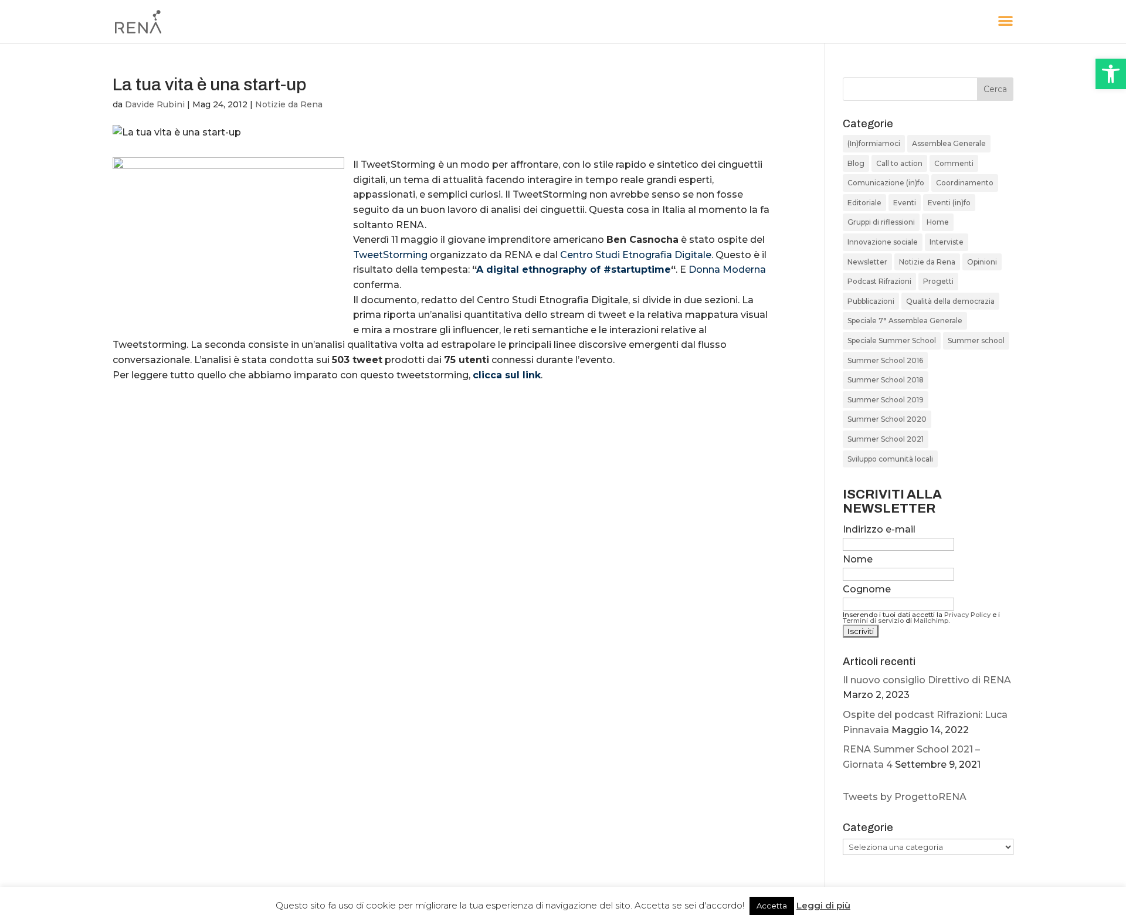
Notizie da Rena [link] (289, 104)
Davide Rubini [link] (155, 104)
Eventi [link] (904, 202)
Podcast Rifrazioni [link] (879, 281)
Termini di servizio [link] (873, 620)
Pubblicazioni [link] (870, 301)
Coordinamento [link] (964, 182)
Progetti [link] (938, 281)
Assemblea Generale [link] (949, 143)
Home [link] (938, 222)
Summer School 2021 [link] (885, 439)
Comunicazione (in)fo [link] (885, 182)
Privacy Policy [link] (967, 615)
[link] (1111, 74)
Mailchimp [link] (931, 620)
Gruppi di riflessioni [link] (881, 222)
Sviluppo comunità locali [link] (890, 459)
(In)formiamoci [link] (873, 143)
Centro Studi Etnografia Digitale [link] (635, 254)
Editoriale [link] (864, 202)
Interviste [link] (947, 242)
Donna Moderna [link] (727, 269)
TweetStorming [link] (390, 254)
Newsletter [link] (867, 261)
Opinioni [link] (982, 261)
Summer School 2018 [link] (885, 379)
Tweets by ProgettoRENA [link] (904, 796)
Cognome (867, 589)
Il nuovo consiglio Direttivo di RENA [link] (927, 680)
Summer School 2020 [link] (887, 419)
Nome (858, 559)
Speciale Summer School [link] (891, 340)
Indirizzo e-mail (879, 529)
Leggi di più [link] (823, 905)
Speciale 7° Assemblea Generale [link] (904, 320)
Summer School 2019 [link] (885, 399)
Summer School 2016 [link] (885, 360)
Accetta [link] (772, 905)
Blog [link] (855, 163)
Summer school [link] (976, 340)
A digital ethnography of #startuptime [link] (573, 269)
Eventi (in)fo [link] (949, 202)
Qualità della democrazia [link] (950, 301)
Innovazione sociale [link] (882, 242)
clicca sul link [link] (507, 375)
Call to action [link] (899, 163)
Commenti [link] (954, 163)
